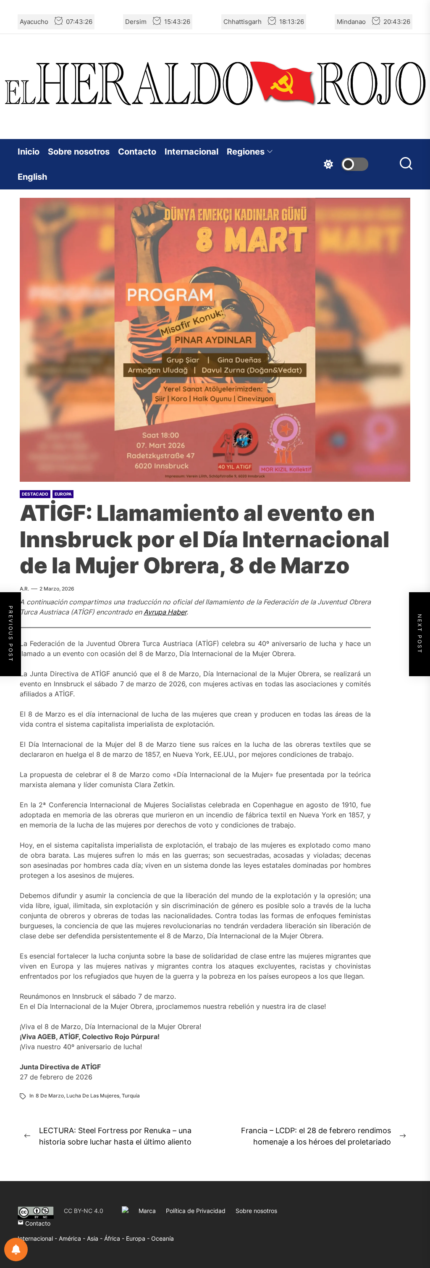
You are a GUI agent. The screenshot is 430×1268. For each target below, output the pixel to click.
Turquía (131, 1095)
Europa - (138, 1238)
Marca (147, 1210)
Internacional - (38, 1238)
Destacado (35, 493)
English (32, 177)
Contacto (137, 152)
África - (115, 1238)
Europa (63, 493)
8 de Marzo (50, 1095)
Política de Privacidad (195, 1210)
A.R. (24, 588)
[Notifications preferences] (16, 1249)
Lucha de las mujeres (92, 1095)
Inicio (28, 152)
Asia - (95, 1238)
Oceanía (162, 1238)
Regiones (246, 152)
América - (73, 1238)
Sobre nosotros (79, 152)
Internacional (191, 152)
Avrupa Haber (165, 612)
